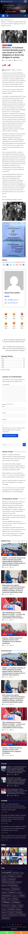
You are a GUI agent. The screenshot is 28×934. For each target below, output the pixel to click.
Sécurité (11, 912)
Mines (4, 899)
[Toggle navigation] (7, 15)
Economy (19, 882)
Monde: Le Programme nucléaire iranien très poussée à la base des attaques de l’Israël (14, 340)
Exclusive (10, 554)
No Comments (19, 60)
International (6, 896)
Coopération (11, 876)
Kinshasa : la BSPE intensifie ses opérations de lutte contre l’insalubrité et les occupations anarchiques (13, 482)
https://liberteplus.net (12, 303)
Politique (6, 902)
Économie (22, 915)
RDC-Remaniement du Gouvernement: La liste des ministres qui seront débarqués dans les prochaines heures (14, 529)
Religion (13, 906)
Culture (19, 876)
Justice (9, 45)
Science (4, 909)
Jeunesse (14, 896)
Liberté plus (8, 5)
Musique (15, 899)
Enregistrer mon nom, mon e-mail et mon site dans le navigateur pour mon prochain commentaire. (13, 429)
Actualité (5, 45)
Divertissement (12, 879)
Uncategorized (13, 915)
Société (11, 909)
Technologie (19, 912)
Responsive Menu (25, 1)
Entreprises (12, 885)
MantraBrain (14, 929)
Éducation (5, 918)
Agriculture (16, 873)
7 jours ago (6, 645)
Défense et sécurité (8, 882)
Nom (3, 406)
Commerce (4, 876)
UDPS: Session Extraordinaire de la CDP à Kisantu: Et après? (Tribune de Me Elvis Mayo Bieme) (13, 517)
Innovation (19, 892)
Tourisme (4, 915)
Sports (18, 909)
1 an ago (6, 60)
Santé (20, 906)
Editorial (4, 885)
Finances (12, 892)
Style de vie (4, 912)
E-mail (4, 413)
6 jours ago (6, 594)
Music (9, 898)
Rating (4, 404)
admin (11, 60)
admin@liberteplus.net (12, 300)
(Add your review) (5, 369)
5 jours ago (6, 567)
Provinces (5, 906)
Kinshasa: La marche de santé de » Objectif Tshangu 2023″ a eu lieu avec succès (14, 523)
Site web (4, 419)
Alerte (22, 873)
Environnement (5, 889)
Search (24, 444)
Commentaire (6, 384)
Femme (4, 892)
